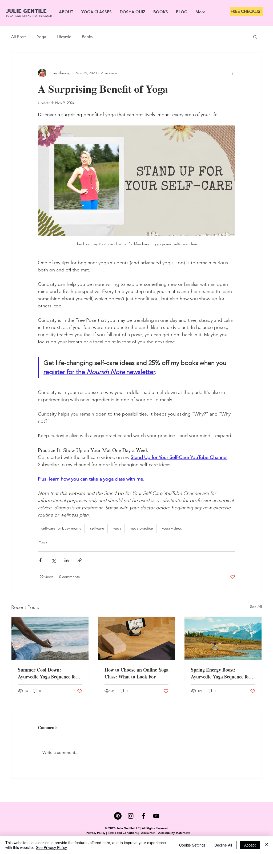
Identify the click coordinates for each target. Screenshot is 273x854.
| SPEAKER (45, 15)
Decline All (223, 845)
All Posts (18, 36)
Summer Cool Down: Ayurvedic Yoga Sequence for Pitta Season (48, 673)
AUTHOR (33, 15)
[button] (255, 36)
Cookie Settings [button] (192, 845)
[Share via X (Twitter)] (53, 560)
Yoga (41, 36)
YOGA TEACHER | (17, 15)
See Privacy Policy (51, 847)
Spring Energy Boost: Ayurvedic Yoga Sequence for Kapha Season (221, 673)
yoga (117, 528)
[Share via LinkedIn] (66, 560)
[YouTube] (156, 816)
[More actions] (232, 73)
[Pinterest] (118, 816)
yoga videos (172, 528)
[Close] (266, 845)
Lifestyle (64, 36)
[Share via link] (79, 560)
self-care (97, 528)
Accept (250, 845)
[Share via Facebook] (40, 560)
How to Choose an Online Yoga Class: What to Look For (136, 673)
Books (87, 36)
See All (256, 606)
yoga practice (141, 528)
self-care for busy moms (61, 528)
